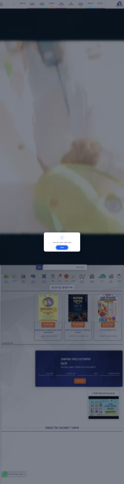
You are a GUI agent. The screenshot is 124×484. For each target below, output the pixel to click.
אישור (62, 247)
